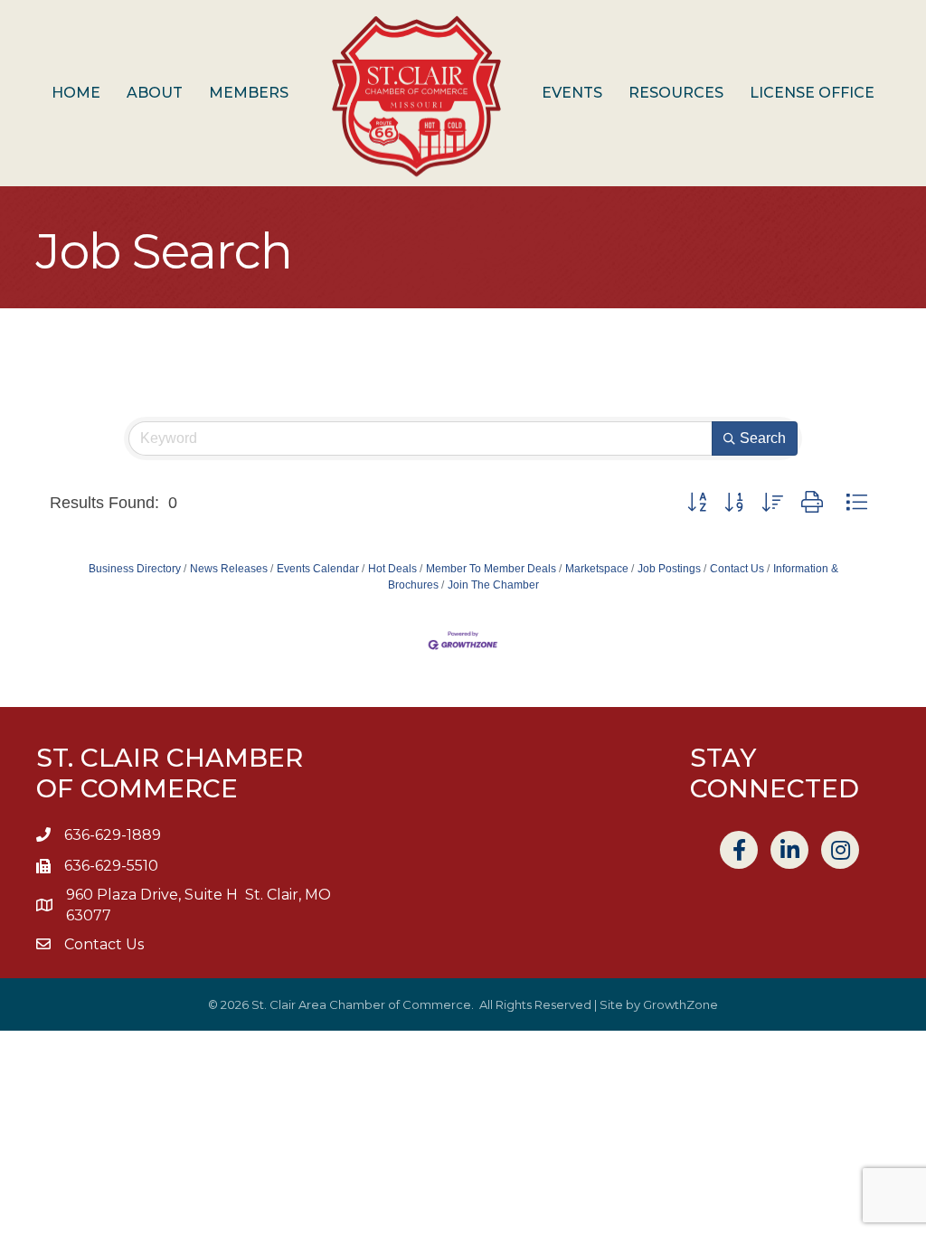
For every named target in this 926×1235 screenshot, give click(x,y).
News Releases (229, 568)
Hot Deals (392, 568)
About (155, 92)
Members (248, 92)
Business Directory (135, 568)
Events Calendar (318, 568)
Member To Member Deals (491, 568)
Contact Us (737, 568)
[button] (696, 503)
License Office (812, 92)
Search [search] (763, 438)
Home (76, 92)
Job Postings (669, 568)
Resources (675, 92)
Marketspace (596, 568)
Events (572, 92)
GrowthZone (680, 1004)
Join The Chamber (493, 585)
